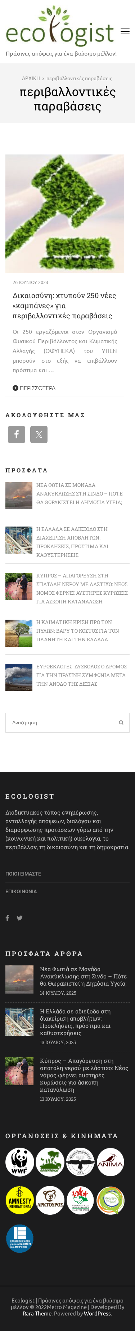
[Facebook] (7, 918)
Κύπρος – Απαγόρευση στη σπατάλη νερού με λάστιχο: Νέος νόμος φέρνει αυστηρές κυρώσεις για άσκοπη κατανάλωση (84, 1075)
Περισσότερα (36, 388)
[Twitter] (20, 918)
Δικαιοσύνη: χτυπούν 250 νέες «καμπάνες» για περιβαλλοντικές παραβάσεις (64, 305)
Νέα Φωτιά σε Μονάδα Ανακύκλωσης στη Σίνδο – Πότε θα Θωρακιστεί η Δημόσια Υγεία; (83, 976)
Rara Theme (37, 1313)
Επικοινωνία (21, 891)
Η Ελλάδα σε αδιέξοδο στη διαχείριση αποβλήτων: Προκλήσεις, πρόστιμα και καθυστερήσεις (75, 1022)
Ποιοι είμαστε (23, 874)
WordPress (97, 1313)
